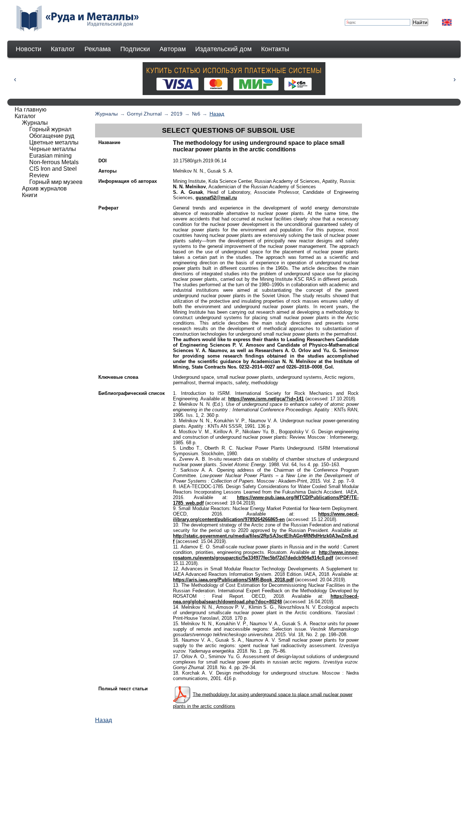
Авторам (172, 49)
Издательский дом (223, 49)
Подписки (135, 49)
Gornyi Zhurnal (144, 114)
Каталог (63, 49)
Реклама (97, 49)
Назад (217, 114)
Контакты (275, 49)
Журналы (106, 114)
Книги (29, 195)
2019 (176, 114)
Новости (28, 49)
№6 (196, 114)
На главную (30, 109)
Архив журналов (44, 188)
